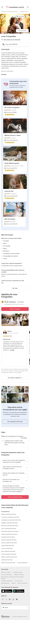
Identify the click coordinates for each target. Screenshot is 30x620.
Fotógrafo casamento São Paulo (9, 11)
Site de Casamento (23, 583)
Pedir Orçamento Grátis (15, 497)
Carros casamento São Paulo (8, 528)
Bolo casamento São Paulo (8, 551)
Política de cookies (19, 574)
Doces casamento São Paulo (8, 554)
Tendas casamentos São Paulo (9, 534)
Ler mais (3, 74)
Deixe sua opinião (15, 309)
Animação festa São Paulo (8, 537)
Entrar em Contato (6, 572)
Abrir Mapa (24, 438)
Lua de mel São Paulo (7, 548)
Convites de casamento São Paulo (10, 517)
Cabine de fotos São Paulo (8, 562)
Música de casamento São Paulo (9, 525)
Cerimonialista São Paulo (7, 545)
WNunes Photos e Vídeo (12, 135)
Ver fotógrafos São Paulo (15, 421)
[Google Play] (18, 592)
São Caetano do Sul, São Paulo (12, 39)
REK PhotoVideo (9, 219)
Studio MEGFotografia (11, 163)
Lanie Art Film (8, 191)
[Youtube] (16, 599)
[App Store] (6, 592)
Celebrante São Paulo (7, 559)
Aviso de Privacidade (6, 574)
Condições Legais (17, 572)
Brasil (6, 607)
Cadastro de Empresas (7, 581)
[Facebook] (2, 599)
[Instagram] (13, 599)
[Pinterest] (9, 599)
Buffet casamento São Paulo (8, 514)
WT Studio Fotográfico (11, 107)
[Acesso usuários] (28, 7)
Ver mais (15, 288)
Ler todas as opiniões (14, 378)
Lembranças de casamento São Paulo (11, 520)
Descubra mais (22, 30)
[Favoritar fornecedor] (27, 16)
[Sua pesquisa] (2, 16)
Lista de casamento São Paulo (9, 542)
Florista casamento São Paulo (8, 540)
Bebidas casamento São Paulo (9, 557)
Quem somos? (18, 581)
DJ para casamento (22, 562)
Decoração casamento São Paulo (10, 531)
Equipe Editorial (5, 583)
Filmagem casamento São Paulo (9, 523)
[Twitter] (6, 599)
